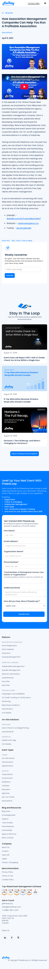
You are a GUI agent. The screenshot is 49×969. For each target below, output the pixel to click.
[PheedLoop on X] (18, 937)
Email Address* (11, 541)
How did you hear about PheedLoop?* (22, 601)
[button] (45, 3)
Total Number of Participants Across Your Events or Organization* (24, 573)
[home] (8, 3)
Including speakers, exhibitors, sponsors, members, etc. (23, 577)
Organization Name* (14, 551)
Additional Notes (12, 588)
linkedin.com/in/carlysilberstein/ (24, 218)
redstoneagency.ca (28, 223)
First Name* (9, 531)
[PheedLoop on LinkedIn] (5, 937)
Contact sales (33, 3)
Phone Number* (11, 562)
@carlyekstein (23, 228)
